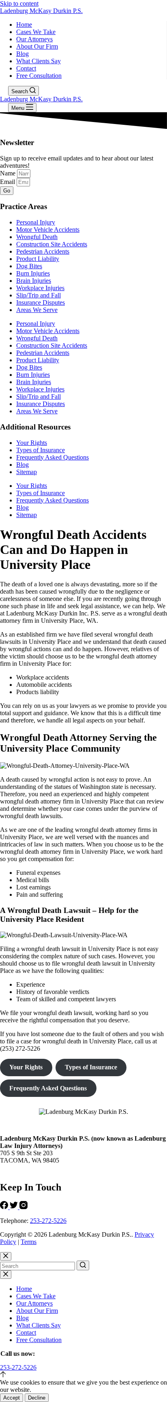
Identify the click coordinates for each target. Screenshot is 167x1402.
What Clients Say (38, 61)
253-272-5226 (48, 1220)
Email (8, 181)
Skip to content (19, 3)
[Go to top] (3, 1375)
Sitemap (26, 471)
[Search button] (83, 1265)
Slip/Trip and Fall (38, 295)
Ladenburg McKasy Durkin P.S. (41, 10)
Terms (28, 1241)
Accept (11, 1398)
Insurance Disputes (40, 302)
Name (8, 173)
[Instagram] (23, 1206)
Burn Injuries (33, 273)
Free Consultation (39, 75)
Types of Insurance (40, 450)
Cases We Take (36, 31)
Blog (22, 53)
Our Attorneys (34, 39)
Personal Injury (35, 222)
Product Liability (37, 258)
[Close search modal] (5, 1256)
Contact (26, 68)
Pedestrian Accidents (42, 251)
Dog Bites (29, 266)
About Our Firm (37, 46)
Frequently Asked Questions (52, 457)
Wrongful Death (37, 236)
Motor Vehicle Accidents (47, 229)
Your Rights (31, 442)
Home (24, 24)
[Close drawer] (5, 1274)
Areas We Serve (37, 309)
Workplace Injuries (40, 287)
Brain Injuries (33, 280)
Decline (36, 1398)
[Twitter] (14, 1206)
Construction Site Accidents (51, 244)
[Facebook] (5, 1206)
